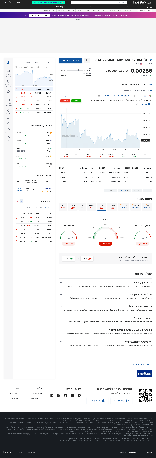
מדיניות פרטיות (19, 452)
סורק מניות (73, 7)
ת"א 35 (49, 89)
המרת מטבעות (127, 90)
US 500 (49, 101)
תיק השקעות (37, 393)
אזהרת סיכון (7, 452)
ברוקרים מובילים (44, 175)
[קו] (145, 96)
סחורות (35, 62)
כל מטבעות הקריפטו (129, 10)
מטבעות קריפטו (145, 10)
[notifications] (10, 2)
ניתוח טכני (134, 84)
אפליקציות (38, 388)
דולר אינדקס (48, 112)
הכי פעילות (48, 207)
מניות (28, 62)
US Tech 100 (47, 105)
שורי (66, 259)
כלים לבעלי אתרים (35, 398)
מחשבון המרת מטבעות (99, 10)
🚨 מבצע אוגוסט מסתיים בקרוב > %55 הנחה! (48, 2)
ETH (47, 140)
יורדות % (30, 207)
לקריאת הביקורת (19, 189)
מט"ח (50, 62)
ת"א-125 (49, 93)
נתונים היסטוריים (140, 90)
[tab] (147, 207)
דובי (85, 259)
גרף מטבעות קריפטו (49, 10)
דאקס (50, 108)
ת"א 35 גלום (48, 97)
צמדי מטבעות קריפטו (114, 10)
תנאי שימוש (31, 452)
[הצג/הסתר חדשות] (99, 96)
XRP (47, 164)
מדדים (43, 62)
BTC (47, 133)
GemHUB (123, 190)
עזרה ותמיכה (14, 398)
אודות (17, 388)
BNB (47, 156)
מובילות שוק (46, 201)
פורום (124, 84)
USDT (47, 148)
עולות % (39, 207)
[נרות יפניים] (149, 96)
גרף (143, 84)
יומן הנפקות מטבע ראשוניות (66, 10)
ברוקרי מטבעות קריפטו (83, 10)
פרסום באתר (14, 393)
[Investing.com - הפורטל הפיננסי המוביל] (142, 2)
